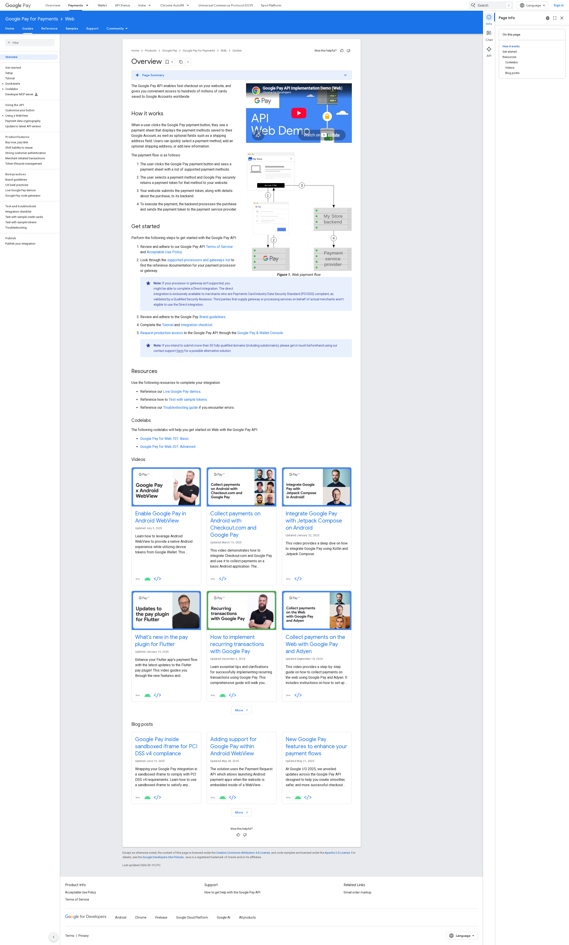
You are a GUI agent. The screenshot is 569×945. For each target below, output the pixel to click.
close (562, 18)
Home (9, 28)
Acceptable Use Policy (164, 252)
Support (92, 28)
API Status (122, 5)
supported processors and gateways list (198, 260)
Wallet (102, 5)
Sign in (559, 5)
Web (69, 19)
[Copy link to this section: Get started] (164, 226)
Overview (52, 5)
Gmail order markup (357, 892)
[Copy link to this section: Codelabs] (155, 420)
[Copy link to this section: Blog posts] (157, 724)
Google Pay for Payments (31, 19)
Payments (75, 5)
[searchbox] (29, 42)
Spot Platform (271, 5)
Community (115, 28)
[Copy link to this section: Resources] (161, 371)
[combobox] (491, 5)
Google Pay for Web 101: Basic (164, 439)
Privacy (83, 935)
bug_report (547, 18)
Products (150, 50)
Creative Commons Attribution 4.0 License (243, 852)
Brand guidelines (212, 317)
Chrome (140, 917)
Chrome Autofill (172, 5)
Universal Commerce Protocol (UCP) (225, 5)
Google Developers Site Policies (163, 857)
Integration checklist (196, 325)
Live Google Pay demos (181, 391)
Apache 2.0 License (337, 852)
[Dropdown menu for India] (151, 5)
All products (247, 917)
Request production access (161, 333)
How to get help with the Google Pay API (232, 892)
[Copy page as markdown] (181, 62)
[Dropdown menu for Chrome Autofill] (189, 5)
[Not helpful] (348, 50)
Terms (69, 935)
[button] (29, 83)
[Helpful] (342, 50)
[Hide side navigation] (53, 937)
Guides (27, 28)
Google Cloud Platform (192, 917)
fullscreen (554, 18)
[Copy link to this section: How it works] (167, 114)
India (142, 5)
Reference (49, 28)
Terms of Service (219, 247)
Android (120, 917)
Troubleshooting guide (180, 407)
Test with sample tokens (188, 399)
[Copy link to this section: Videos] (149, 460)
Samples (72, 28)
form (180, 351)
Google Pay (169, 50)
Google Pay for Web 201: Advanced (167, 447)
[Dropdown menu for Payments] (88, 5)
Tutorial (167, 325)
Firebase (161, 917)
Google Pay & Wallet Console (260, 333)
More (242, 710)
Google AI (223, 917)
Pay (27, 5)
